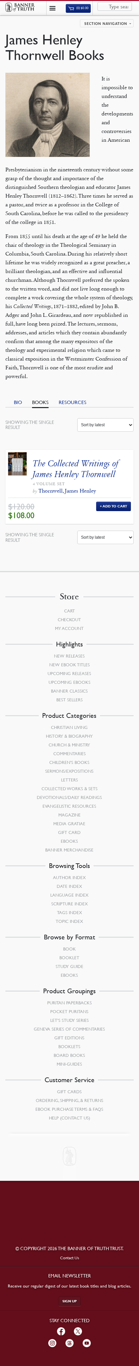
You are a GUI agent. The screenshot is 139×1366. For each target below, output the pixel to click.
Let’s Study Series (69, 1020)
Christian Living (69, 727)
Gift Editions (69, 1037)
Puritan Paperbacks (69, 1002)
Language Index (69, 895)
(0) (82, 8)
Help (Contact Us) (69, 1118)
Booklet (69, 957)
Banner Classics (69, 691)
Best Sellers (69, 699)
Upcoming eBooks (69, 682)
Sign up (69, 1301)
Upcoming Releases (69, 673)
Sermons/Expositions (69, 771)
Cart (69, 610)
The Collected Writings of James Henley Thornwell (75, 468)
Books (40, 402)
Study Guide (69, 966)
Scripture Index (69, 903)
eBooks (69, 841)
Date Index (69, 886)
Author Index (69, 877)
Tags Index (69, 912)
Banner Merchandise (69, 850)
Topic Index (69, 921)
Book (69, 949)
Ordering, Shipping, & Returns (69, 1100)
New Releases (69, 656)
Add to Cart (115, 506)
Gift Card (69, 832)
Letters (69, 779)
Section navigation (105, 24)
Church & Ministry (69, 744)
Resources (72, 402)
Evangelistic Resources (69, 806)
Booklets (69, 1046)
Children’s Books (69, 762)
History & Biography (69, 736)
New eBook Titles (69, 664)
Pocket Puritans (69, 1011)
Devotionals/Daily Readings (69, 797)
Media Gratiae (69, 823)
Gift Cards (69, 1091)
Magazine (69, 815)
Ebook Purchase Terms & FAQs (69, 1109)
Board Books (69, 1055)
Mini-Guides (69, 1064)
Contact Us (69, 1257)
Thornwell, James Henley (67, 491)
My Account (69, 628)
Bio (18, 402)
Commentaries (69, 753)
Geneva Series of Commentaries (69, 1029)
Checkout (69, 619)
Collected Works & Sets (69, 788)
